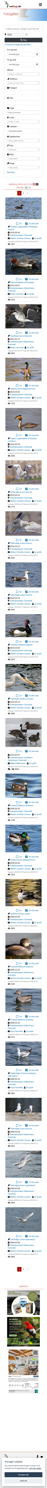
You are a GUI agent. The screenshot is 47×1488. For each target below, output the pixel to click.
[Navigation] (40, 4)
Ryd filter (11, 172)
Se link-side (33, 224)
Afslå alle (23, 1481)
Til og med (11, 60)
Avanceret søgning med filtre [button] (18, 45)
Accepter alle (23, 1475)
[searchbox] (24, 112)
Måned (10, 70)
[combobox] (23, 74)
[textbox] (23, 74)
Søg (24, 40)
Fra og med (12, 50)
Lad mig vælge (35, 1468)
